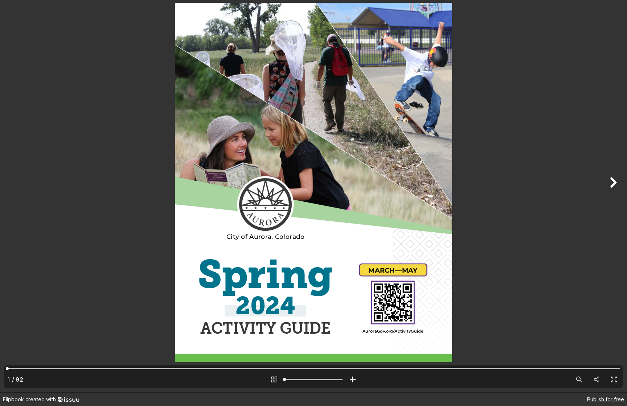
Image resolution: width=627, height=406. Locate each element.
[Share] (596, 379)
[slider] (313, 379)
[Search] (579, 379)
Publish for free (605, 399)
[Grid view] (274, 379)
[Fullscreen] (614, 379)
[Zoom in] (352, 379)
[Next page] (612, 196)
